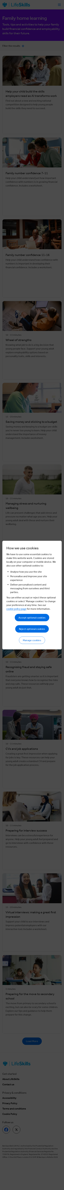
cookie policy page (16, 608)
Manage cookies (32, 640)
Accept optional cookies (32, 617)
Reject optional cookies (32, 628)
